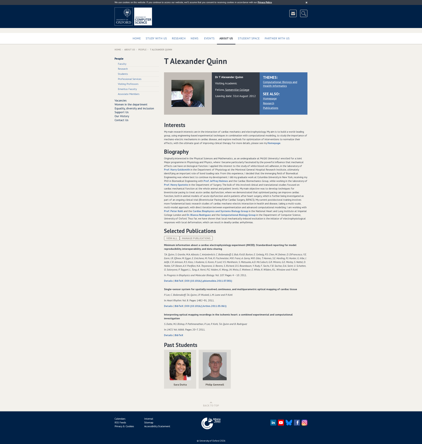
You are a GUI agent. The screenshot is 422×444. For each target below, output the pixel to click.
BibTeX (179, 280)
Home (137, 38)
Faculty (122, 63)
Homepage (270, 98)
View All (171, 238)
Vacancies (121, 100)
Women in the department (131, 104)
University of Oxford (209, 440)
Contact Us (121, 120)
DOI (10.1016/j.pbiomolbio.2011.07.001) (208, 280)
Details (168, 280)
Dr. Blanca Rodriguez (199, 214)
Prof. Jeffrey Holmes (216, 181)
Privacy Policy (265, 2)
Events (209, 38)
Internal (148, 418)
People (142, 49)
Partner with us (277, 38)
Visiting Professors (128, 84)
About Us (227, 38)
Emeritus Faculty (127, 89)
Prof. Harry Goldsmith (177, 169)
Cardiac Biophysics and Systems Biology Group (220, 211)
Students (123, 73)
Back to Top (211, 405)
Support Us (122, 112)
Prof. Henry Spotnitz (176, 184)
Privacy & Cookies (124, 426)
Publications (270, 108)
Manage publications (196, 238)
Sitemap (148, 422)
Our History (122, 116)
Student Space (249, 38)
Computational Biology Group (238, 214)
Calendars (120, 418)
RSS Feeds (120, 422)
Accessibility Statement (157, 426)
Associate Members (128, 94)
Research (179, 38)
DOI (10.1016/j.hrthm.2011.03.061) (205, 306)
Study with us (156, 38)
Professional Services (129, 79)
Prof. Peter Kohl (173, 211)
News (194, 38)
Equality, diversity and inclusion (134, 108)
